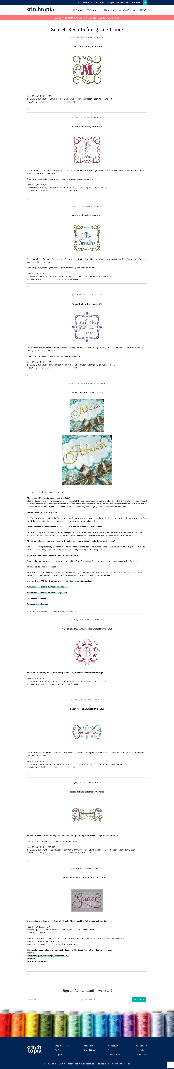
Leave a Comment (94, 38)
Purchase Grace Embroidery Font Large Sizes (47, 592)
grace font (47, 611)
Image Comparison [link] (83, 581)
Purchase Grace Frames (37, 604)
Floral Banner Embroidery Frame (87, 791)
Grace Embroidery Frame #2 (87, 215)
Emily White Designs (120, 1064)
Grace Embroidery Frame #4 (87, 46)
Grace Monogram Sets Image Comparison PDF (48, 955)
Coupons (84, 2)
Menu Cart (136, 2)
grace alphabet (56, 611)
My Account (98, 2)
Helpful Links (128, 10)
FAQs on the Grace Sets (37, 961)
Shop (78, 10)
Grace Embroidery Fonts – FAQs (87, 392)
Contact (110, 10)
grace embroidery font (69, 611)
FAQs (144, 10)
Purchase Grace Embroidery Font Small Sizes (47, 587)
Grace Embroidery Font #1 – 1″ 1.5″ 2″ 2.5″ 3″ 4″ (87, 877)
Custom (93, 10)
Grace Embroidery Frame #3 (87, 126)
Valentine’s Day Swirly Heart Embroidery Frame (87, 628)
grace (41, 611)
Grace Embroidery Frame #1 (87, 304)
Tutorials (102, 383)
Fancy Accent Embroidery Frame (87, 708)
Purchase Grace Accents (37, 598)
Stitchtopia (40, 9)
